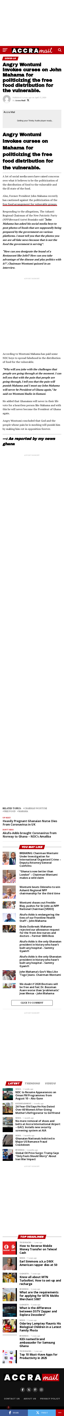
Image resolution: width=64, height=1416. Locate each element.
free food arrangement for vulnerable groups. (30, 204)
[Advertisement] (32, 23)
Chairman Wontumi (35, 809)
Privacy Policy (50, 1399)
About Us (30, 1399)
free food (10, 811)
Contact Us (12, 1399)
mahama (23, 811)
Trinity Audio (34, 121)
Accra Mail (20, 100)
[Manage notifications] (8, 1407)
